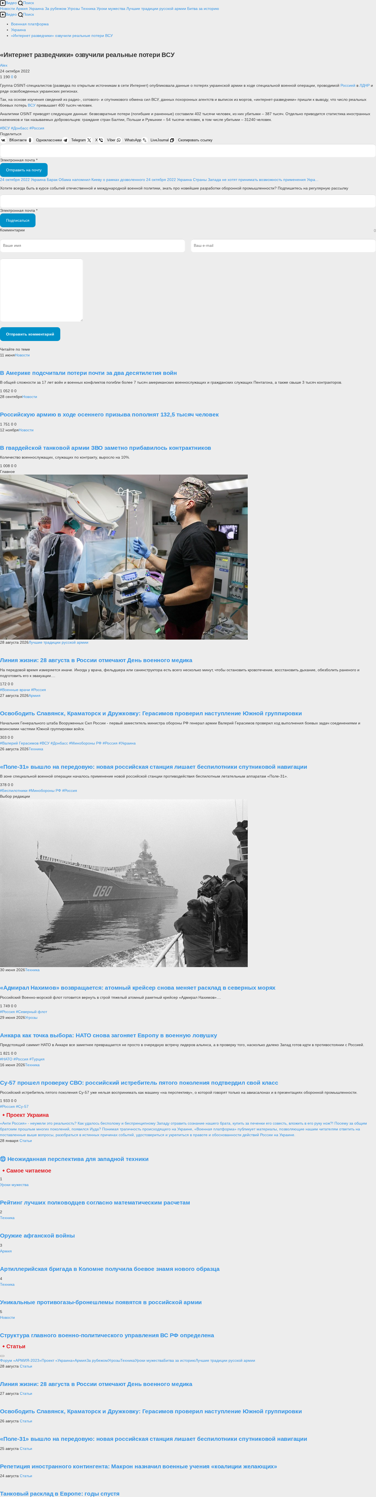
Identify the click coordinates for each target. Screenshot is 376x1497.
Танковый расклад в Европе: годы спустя (59, 1493)
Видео (11, 3)
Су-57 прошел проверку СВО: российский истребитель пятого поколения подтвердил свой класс (139, 1082)
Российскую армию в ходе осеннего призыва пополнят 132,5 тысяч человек (109, 414)
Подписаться (17, 220)
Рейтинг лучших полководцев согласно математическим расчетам (95, 1202)
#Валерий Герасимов (19, 743)
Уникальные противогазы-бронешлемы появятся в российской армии (101, 1302)
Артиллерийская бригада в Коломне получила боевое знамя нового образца (110, 1269)
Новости (7, 8)
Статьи (26, 1140)
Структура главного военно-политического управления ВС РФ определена (107, 1335)
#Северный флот (31, 1011)
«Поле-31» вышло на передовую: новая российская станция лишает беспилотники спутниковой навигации (153, 767)
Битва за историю (179, 1360)
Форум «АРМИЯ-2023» (21, 1360)
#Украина (127, 743)
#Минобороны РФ (85, 743)
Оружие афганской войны (37, 1235)
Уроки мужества (111, 8)
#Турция (37, 1059)
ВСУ (32, 105)
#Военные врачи (15, 689)
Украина (36, 8)
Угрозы (73, 8)
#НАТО (6, 1059)
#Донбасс (19, 128)
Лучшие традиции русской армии (156, 8)
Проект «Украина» (58, 1360)
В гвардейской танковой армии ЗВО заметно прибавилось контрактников (105, 448)
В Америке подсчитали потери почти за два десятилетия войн (88, 373)
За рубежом (55, 8)
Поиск (28, 3)
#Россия (36, 128)
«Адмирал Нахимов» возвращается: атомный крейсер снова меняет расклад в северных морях (138, 987)
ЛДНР (365, 85)
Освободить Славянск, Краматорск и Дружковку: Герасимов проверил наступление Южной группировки (151, 713)
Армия (22, 8)
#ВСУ (5, 128)
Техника (88, 8)
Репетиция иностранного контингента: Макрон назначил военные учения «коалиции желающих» (138, 1466)
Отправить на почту (24, 170)
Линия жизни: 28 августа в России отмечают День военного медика (96, 660)
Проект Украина (27, 1115)
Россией (348, 85)
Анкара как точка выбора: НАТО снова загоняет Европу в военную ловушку (108, 1035)
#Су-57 (22, 1106)
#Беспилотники (14, 790)
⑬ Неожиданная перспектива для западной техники (74, 1159)
